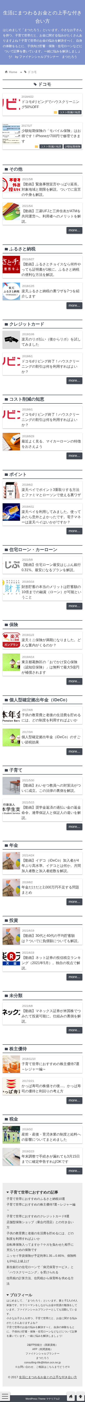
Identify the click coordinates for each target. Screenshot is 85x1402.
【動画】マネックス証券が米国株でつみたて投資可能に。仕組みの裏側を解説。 (51, 1016)
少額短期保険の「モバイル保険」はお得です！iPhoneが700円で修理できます (51, 136)
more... (74, 230)
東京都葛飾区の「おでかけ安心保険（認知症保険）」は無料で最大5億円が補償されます (50, 667)
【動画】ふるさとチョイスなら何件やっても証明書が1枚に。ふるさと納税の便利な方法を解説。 (51, 269)
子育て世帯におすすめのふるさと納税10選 (36, 1198)
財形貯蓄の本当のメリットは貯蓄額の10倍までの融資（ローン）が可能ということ (51, 592)
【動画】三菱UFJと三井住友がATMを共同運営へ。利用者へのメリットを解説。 (51, 216)
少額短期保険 (72, 146)
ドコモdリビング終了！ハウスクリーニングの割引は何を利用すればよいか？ (50, 366)
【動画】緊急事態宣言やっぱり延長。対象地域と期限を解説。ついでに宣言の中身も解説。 (51, 189)
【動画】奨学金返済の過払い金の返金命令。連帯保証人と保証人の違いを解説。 (51, 812)
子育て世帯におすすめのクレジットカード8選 (38, 1216)
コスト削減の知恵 (70, 112)
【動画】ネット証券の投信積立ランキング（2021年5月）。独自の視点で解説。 (51, 963)
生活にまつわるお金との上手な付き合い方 (48, 1377)
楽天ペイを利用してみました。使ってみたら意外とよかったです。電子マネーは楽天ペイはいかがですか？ (51, 517)
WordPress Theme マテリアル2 (43, 1398)
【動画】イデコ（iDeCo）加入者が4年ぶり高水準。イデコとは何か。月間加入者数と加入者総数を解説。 (51, 865)
